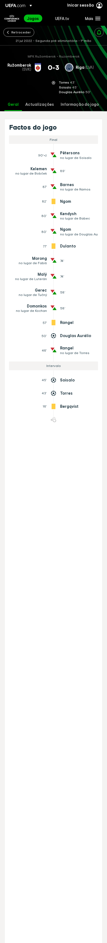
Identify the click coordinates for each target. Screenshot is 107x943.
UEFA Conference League (11, 18)
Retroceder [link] (21, 32)
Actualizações (39, 104)
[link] (33, 18)
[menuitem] (36, 18)
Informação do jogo (80, 104)
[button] (91, 18)
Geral (13, 104)
